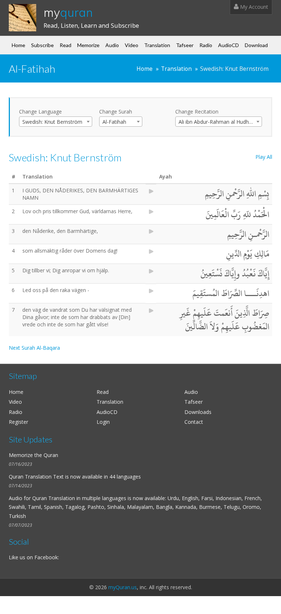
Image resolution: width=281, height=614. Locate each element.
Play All (263, 156)
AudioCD (228, 45)
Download (256, 45)
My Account (253, 6)
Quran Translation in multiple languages (79, 498)
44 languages (125, 476)
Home (18, 45)
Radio (205, 45)
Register (18, 421)
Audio (112, 45)
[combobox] (55, 121)
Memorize (88, 45)
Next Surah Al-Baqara (34, 347)
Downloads (197, 411)
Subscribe (42, 45)
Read (65, 45)
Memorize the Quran (33, 455)
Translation (157, 45)
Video (131, 45)
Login (103, 421)
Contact (193, 421)
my (68, 12)
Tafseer (185, 45)
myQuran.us (122, 587)
